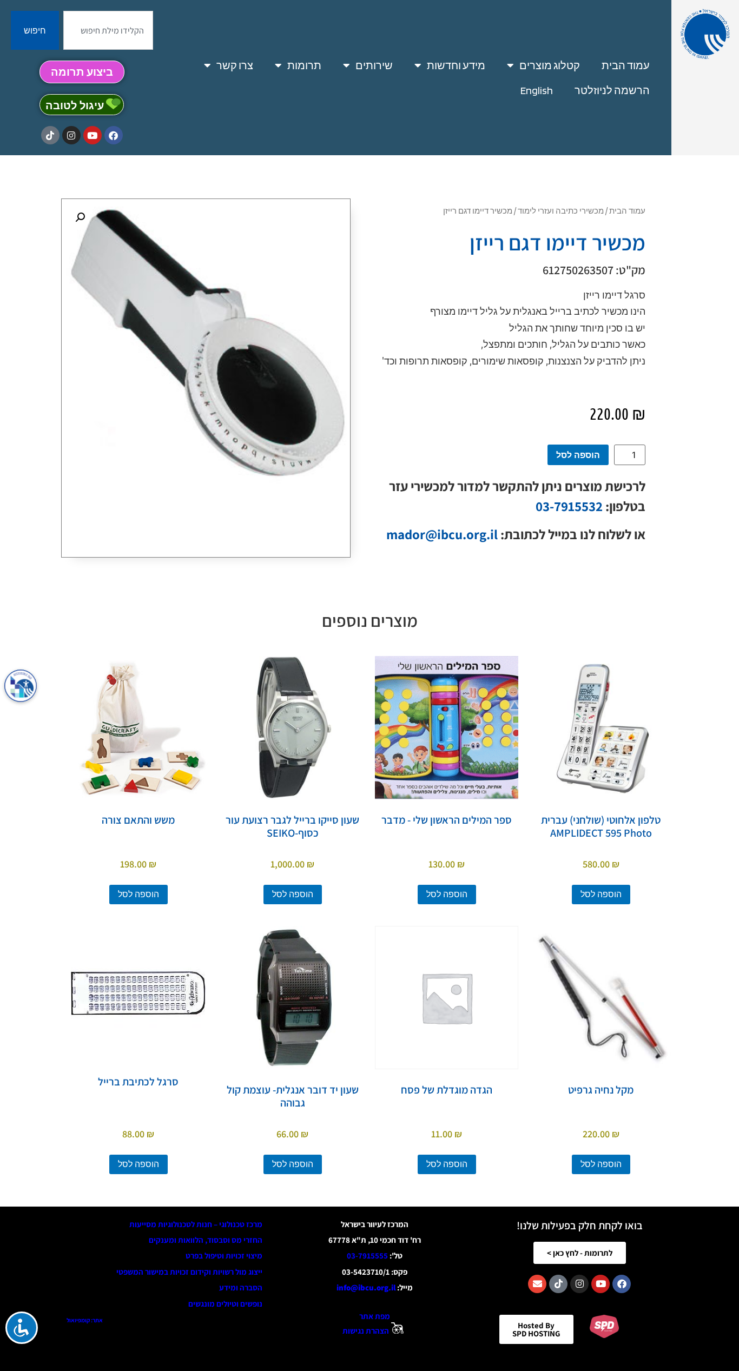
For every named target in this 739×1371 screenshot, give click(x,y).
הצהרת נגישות (365, 1331)
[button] (80, 217)
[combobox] (108, 30)
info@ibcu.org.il (365, 1287)
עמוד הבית (626, 65)
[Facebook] (113, 135)
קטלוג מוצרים (549, 65)
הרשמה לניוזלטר (612, 90)
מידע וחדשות (456, 65)
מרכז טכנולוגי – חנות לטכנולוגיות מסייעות (195, 1224)
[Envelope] (537, 1284)
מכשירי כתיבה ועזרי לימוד (561, 210)
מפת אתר (374, 1316)
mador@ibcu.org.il (442, 534)
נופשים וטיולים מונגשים (225, 1304)
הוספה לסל (578, 454)
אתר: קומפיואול (85, 1320)
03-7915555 (367, 1255)
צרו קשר (234, 65)
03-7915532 (569, 506)
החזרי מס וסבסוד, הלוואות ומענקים (205, 1240)
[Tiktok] (50, 135)
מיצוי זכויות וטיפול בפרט (224, 1255)
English (536, 90)
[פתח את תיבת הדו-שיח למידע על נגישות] (20, 686)
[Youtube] (92, 135)
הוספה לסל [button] (601, 894)
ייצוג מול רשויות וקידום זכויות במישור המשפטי (189, 1272)
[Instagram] (71, 135)
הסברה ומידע (240, 1287)
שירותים (374, 65)
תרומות (304, 65)
